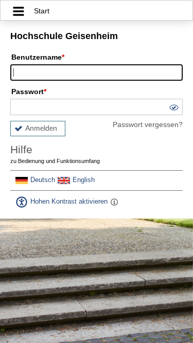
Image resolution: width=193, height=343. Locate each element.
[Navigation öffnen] (18, 13)
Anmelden (41, 128)
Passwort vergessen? (148, 124)
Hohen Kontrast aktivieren (69, 201)
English (84, 180)
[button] (173, 108)
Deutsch (42, 180)
